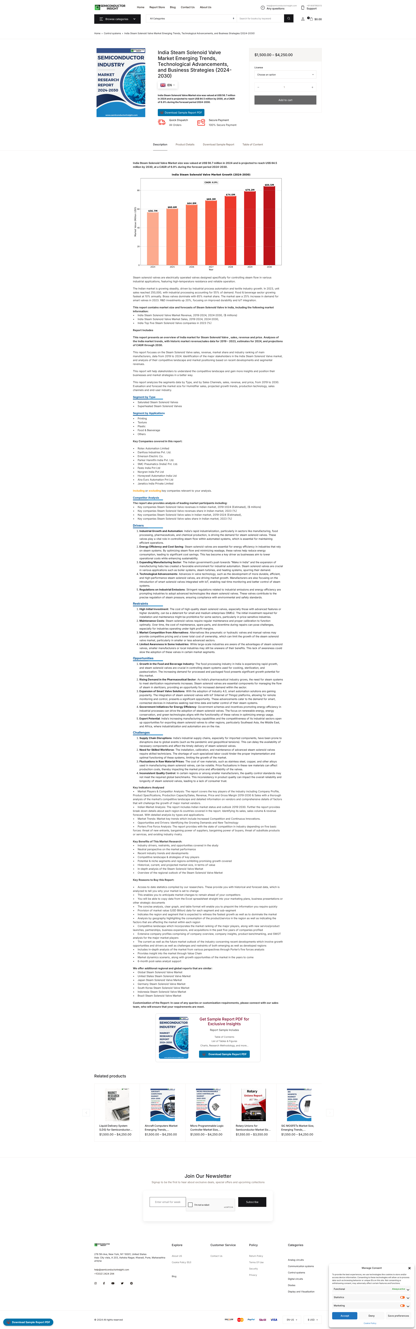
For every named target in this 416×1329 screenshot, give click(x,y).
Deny (372, 1315)
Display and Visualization (301, 1291)
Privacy (253, 1275)
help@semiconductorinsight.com (111, 1269)
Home (140, 7)
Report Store (157, 7)
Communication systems (301, 1266)
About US (177, 1256)
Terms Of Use (256, 1262)
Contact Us (188, 7)
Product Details (185, 144)
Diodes (291, 1285)
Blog (173, 7)
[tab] (160, 144)
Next (329, 1112)
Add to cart (285, 100)
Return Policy (256, 1256)
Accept (345, 1315)
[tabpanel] (121, 82)
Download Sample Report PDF (183, 112)
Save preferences (398, 1315)
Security (253, 1268)
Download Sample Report (218, 144)
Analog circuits (296, 1259)
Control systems (112, 33)
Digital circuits (295, 1278)
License (258, 67)
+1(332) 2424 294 (104, 1273)
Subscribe (252, 1202)
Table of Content (252, 144)
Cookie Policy (370, 1323)
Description (160, 144)
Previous (86, 1112)
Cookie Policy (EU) (181, 1262)
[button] (409, 1268)
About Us (205, 7)
